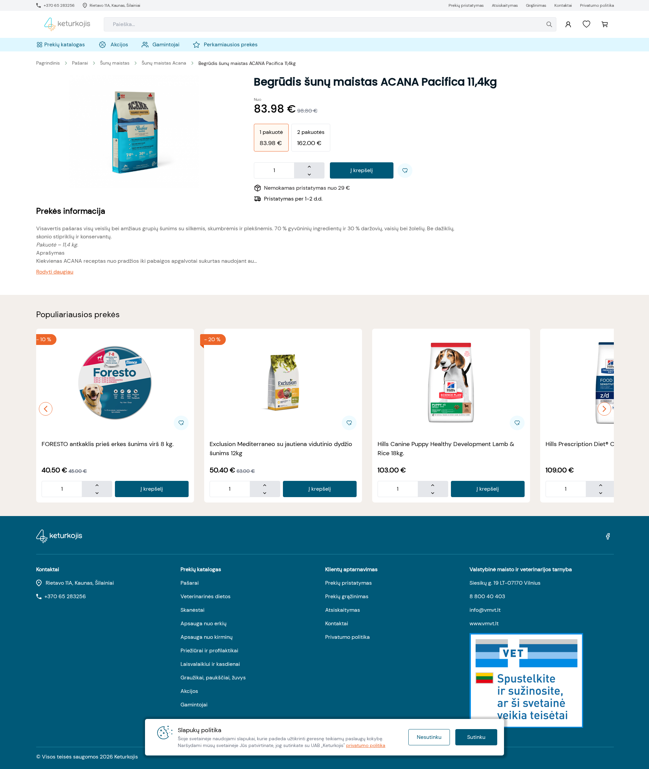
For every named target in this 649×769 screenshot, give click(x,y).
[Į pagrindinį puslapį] (67, 24)
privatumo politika (365, 745)
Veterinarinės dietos (206, 596)
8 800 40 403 (487, 596)
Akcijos (189, 691)
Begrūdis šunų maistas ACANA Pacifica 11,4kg (247, 63)
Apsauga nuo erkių (203, 623)
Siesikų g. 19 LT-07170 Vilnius (505, 582)
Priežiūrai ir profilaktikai (209, 650)
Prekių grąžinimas (346, 596)
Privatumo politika (347, 636)
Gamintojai (194, 704)
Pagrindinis (48, 63)
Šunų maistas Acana (164, 63)
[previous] (45, 409)
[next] (604, 409)
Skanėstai (193, 609)
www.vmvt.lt (484, 623)
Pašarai (80, 63)
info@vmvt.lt (485, 609)
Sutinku (476, 737)
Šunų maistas (114, 63)
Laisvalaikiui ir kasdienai (210, 664)
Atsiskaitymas (342, 609)
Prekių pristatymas (348, 582)
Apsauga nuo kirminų (207, 636)
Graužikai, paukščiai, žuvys (213, 677)
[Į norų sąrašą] (586, 24)
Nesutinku (429, 737)
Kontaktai (336, 623)
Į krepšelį (362, 170)
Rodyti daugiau (54, 271)
